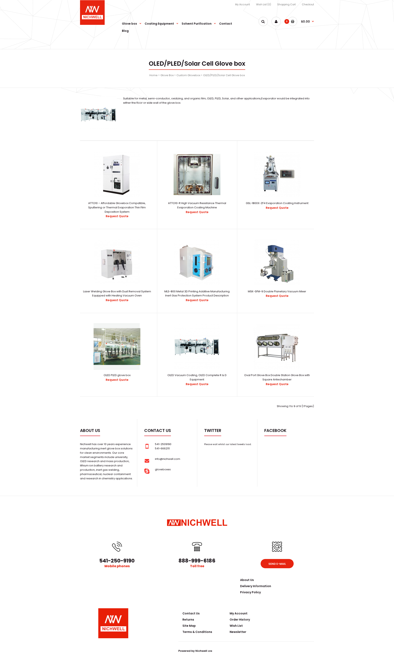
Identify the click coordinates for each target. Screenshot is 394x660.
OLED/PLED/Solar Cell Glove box (224, 75)
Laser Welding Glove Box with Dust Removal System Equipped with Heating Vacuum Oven (117, 293)
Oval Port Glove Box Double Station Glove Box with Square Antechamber (277, 377)
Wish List (236, 626)
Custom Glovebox (188, 75)
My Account (242, 4)
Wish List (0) (263, 4)
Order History (240, 620)
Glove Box (167, 75)
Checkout (308, 4)
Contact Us (191, 613)
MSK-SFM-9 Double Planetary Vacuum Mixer (277, 291)
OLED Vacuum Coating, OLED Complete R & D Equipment (197, 377)
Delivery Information (255, 586)
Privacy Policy (250, 592)
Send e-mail (277, 564)
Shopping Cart (286, 4)
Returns (188, 620)
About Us (247, 580)
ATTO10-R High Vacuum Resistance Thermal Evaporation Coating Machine (197, 205)
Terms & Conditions (197, 632)
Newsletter (238, 632)
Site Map (189, 626)
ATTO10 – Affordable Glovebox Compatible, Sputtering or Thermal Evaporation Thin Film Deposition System (117, 207)
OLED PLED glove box (117, 375)
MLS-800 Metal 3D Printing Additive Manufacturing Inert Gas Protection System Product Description (197, 293)
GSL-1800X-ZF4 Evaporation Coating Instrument (277, 203)
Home (153, 75)
